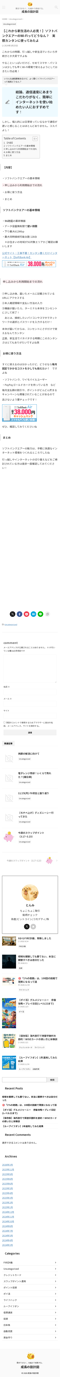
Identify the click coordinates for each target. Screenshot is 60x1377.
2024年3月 (7, 1245)
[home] (33, 926)
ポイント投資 (10, 1287)
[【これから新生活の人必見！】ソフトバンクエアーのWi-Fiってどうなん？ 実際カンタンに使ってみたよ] (33, 614)
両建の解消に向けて (28, 753)
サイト (6, 710)
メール (7, 698)
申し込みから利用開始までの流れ (21, 148)
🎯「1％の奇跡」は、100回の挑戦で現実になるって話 (29, 1105)
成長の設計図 (30, 11)
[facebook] (19, 614)
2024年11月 (8, 1216)
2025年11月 (8, 1169)
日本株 (6, 1325)
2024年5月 (7, 1235)
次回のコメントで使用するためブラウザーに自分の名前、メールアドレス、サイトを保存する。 (28, 724)
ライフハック (10, 1300)
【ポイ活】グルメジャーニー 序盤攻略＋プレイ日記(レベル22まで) (37, 1001)
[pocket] (26, 614)
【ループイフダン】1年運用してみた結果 (22, 1126)
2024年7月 (7, 1230)
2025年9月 (7, 1174)
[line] (40, 614)
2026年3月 (7, 1164)
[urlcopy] (47, 614)
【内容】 (10, 142)
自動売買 (7, 1331)
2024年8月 (7, 1226)
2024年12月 (8, 1212)
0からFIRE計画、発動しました (34, 938)
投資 (5, 1318)
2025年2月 (7, 1202)
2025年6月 (7, 1183)
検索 (52, 1079)
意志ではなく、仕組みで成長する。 (30, 1362)
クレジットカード (12, 1275)
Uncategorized (11, 624)
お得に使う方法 (13, 152)
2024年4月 (7, 1240)
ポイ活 (6, 1293)
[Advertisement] (30, 512)
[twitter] (12, 614)
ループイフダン (11, 1306)
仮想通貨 (7, 1312)
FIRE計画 (8, 1262)
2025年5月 (7, 1188)
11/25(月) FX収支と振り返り (33, 793)
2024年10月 (8, 1221)
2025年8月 (7, 1179)
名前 (6, 686)
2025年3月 (7, 1197)
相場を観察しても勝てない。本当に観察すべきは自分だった (37, 958)
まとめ (9, 155)
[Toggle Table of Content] (33, 138)
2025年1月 (7, 1207)
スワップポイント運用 (14, 1281)
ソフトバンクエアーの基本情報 (20, 145)
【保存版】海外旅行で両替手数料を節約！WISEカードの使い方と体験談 (37, 1037)
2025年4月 (7, 1193)
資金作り (7, 1337)
